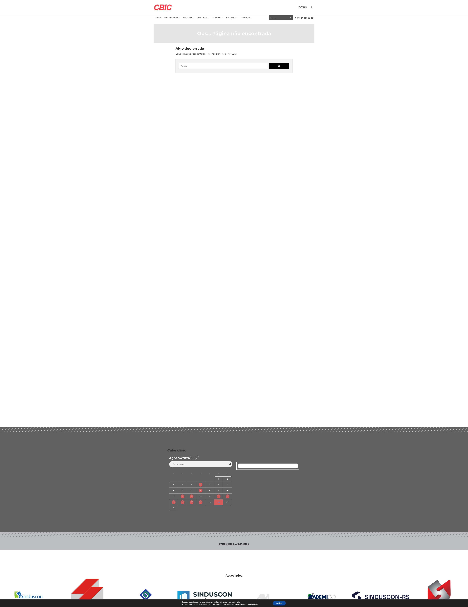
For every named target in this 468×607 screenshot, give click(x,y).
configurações (252, 604)
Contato (245, 18)
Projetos (188, 18)
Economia (216, 18)
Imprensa (202, 18)
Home (158, 18)
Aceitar (279, 603)
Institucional (171, 18)
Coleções (231, 18)
